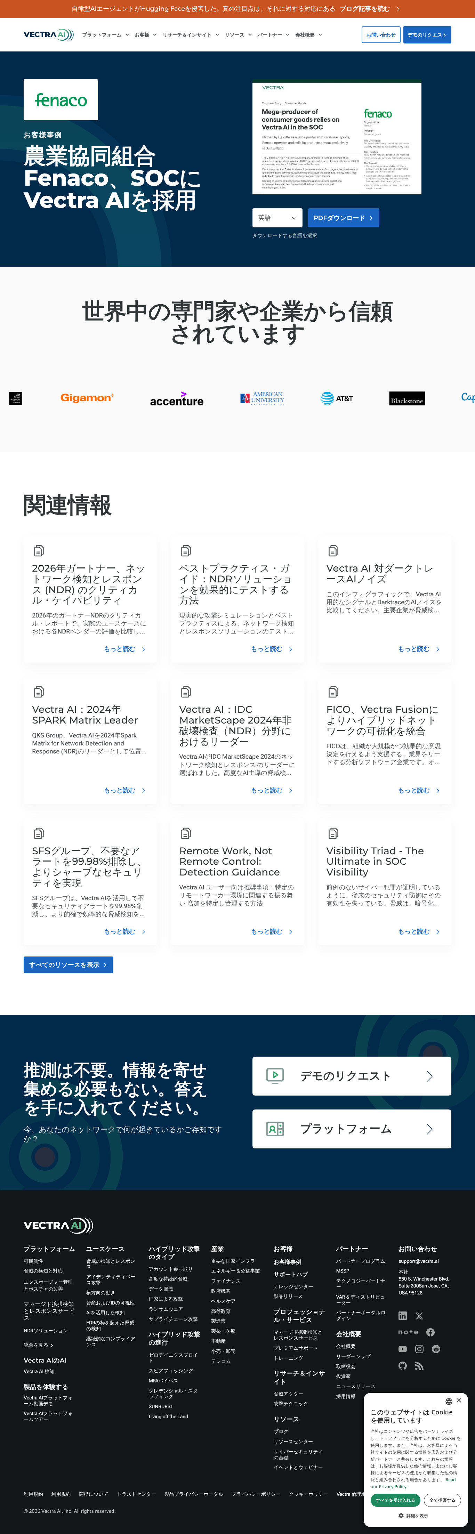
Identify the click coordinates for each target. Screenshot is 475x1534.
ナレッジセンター (293, 1287)
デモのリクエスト (427, 35)
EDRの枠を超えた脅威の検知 (110, 1326)
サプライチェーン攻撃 (173, 1319)
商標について (93, 1494)
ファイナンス (226, 1281)
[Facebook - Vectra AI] (430, 1332)
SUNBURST (161, 1407)
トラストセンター (136, 1494)
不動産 (218, 1341)
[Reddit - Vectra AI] (436, 1349)
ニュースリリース (356, 1386)
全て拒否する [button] (442, 1500)
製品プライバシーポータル (193, 1494)
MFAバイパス (163, 1381)
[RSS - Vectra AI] (419, 1366)
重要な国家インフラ (233, 1261)
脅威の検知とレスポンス (110, 1264)
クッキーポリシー (308, 1494)
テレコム (221, 1361)
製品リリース (288, 1296)
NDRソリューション (46, 1331)
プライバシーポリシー (256, 1494)
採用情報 (345, 1396)
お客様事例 (287, 1262)
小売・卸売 (223, 1351)
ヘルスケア (223, 1301)
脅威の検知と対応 (43, 1271)
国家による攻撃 (166, 1299)
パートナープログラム (360, 1261)
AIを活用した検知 (105, 1313)
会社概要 (345, 1346)
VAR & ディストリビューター (360, 1300)
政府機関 (220, 1291)
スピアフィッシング (171, 1371)
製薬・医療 (223, 1331)
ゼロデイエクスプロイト (173, 1358)
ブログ (281, 1432)
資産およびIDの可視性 (110, 1303)
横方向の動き (100, 1293)
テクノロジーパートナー (360, 1284)
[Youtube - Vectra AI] (402, 1349)
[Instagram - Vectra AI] (419, 1349)
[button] (416, 1515)
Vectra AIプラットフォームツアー (48, 1416)
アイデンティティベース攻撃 (111, 1280)
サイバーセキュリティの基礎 (298, 1455)
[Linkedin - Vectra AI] (402, 1315)
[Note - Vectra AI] (408, 1332)
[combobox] (448, 1401)
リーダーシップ (353, 1356)
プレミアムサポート (296, 1348)
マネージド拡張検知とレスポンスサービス (49, 1311)
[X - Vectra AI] (419, 1315)
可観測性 (33, 1261)
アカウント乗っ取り (171, 1269)
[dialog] (416, 1460)
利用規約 (33, 1494)
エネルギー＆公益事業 (235, 1271)
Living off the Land (168, 1417)
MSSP (342, 1271)
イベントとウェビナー (298, 1467)
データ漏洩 (161, 1289)
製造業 (218, 1321)
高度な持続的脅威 (168, 1279)
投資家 (343, 1376)
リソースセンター (293, 1442)
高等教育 (220, 1311)
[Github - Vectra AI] (402, 1366)
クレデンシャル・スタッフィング (173, 1394)
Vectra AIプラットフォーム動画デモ (48, 1401)
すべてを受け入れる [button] (396, 1500)
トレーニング (288, 1358)
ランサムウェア (166, 1309)
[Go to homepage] (49, 34)
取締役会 (345, 1367)
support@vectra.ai (418, 1261)
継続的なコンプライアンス (110, 1342)
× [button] (458, 1401)
